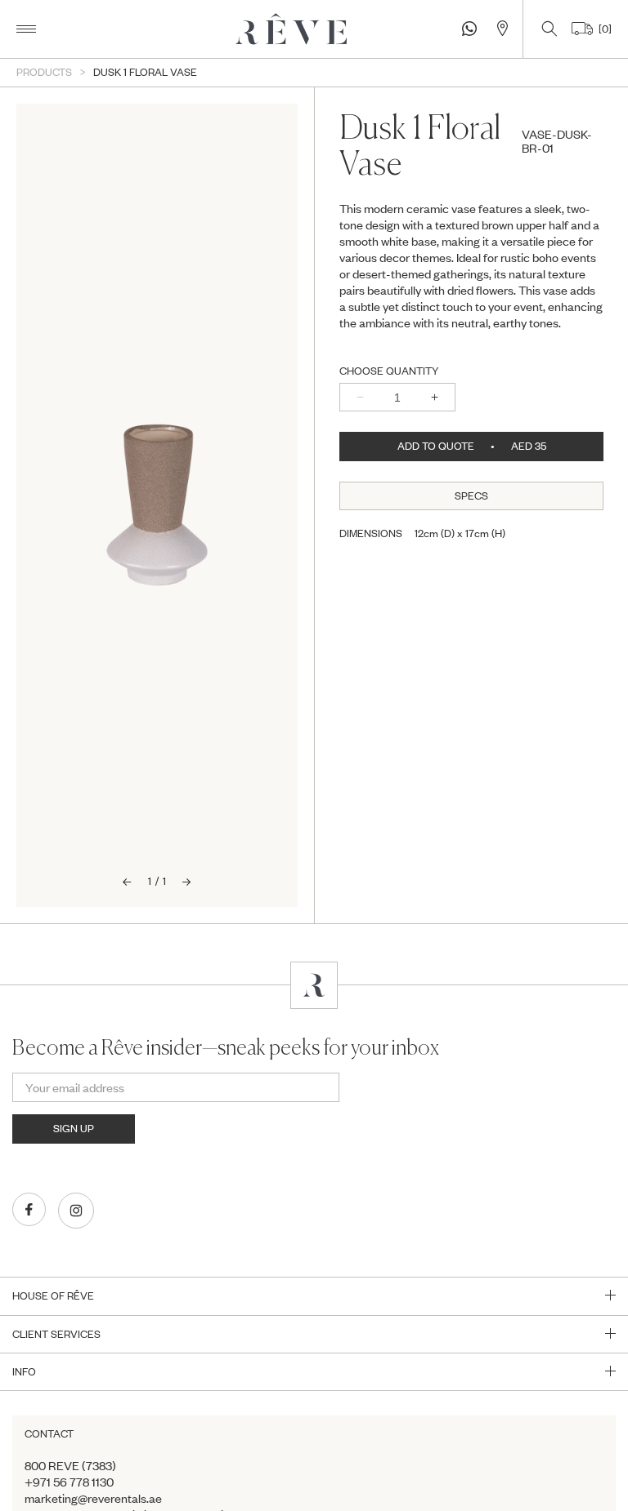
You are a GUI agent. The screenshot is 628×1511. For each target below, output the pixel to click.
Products (44, 72)
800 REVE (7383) (70, 1465)
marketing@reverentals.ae (93, 1498)
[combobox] (471, 265)
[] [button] (602, 29)
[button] (26, 29)
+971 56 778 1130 (69, 1481)
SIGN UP (73, 1128)
